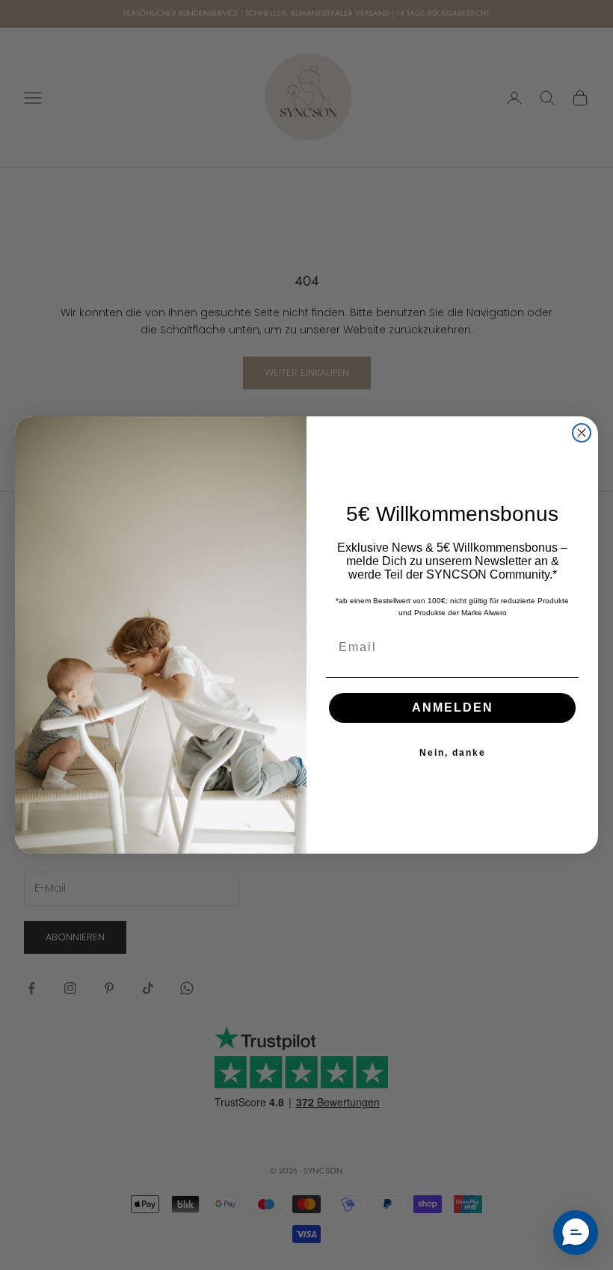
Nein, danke (452, 752)
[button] (575, 1232)
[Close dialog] (582, 433)
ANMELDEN (452, 707)
